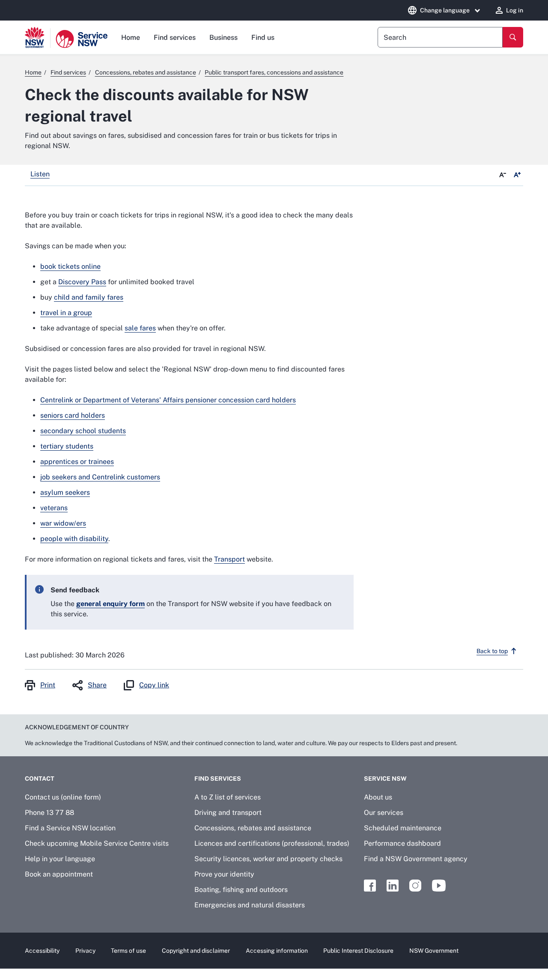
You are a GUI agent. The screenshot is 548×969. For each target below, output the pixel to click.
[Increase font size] (517, 175)
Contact (39, 778)
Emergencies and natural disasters (249, 905)
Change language (445, 10)
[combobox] (440, 37)
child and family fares (88, 297)
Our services (383, 812)
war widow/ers (63, 523)
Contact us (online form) (63, 797)
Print (47, 685)
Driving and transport (228, 812)
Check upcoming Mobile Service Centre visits (97, 843)
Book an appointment (59, 874)
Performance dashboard (402, 843)
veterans (54, 508)
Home (130, 37)
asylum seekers (65, 492)
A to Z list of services (227, 797)
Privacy (85, 950)
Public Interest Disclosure (358, 950)
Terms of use (128, 950)
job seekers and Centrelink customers (100, 477)
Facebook (370, 886)
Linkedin (393, 886)
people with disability (74, 539)
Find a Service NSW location (70, 828)
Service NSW (385, 778)
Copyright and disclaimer (196, 950)
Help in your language (60, 859)
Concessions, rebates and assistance (252, 828)
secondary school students (83, 431)
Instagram (415, 886)
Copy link (154, 685)
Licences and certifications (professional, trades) (271, 843)
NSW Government (434, 950)
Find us (262, 37)
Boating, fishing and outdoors (241, 890)
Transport (229, 559)
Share (97, 685)
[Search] (513, 37)
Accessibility (42, 950)
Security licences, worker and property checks (268, 859)
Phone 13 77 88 (49, 812)
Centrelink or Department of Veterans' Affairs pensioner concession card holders (168, 400)
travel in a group (66, 313)
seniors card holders (72, 415)
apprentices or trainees (77, 462)
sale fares (140, 328)
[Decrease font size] (503, 175)
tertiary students (66, 446)
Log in (514, 10)
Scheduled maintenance (402, 828)
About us (378, 797)
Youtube (439, 886)
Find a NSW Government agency (416, 859)
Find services (175, 37)
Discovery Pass (82, 282)
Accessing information (277, 950)
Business (223, 37)
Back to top (492, 651)
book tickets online (70, 266)
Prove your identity (224, 874)
